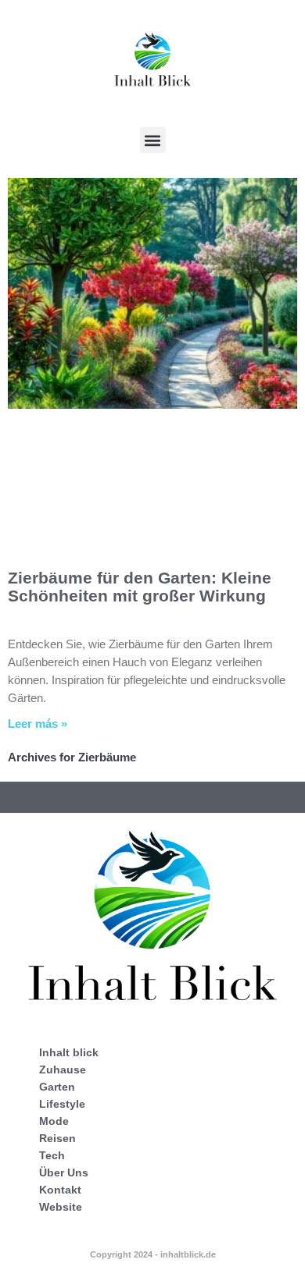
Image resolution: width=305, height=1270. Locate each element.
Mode (54, 1121)
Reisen (57, 1138)
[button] (153, 140)
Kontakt (60, 1189)
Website (60, 1207)
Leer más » (37, 723)
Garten (57, 1086)
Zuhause (62, 1069)
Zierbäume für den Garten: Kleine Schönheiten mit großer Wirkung (139, 587)
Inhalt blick (69, 1052)
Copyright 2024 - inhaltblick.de (153, 1254)
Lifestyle (62, 1104)
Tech (52, 1155)
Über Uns (63, 1172)
